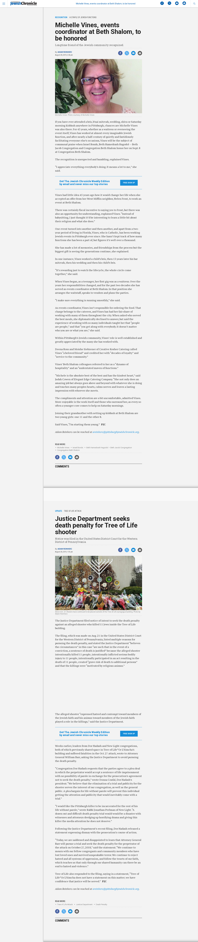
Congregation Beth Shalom (68, 450)
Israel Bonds (78, 447)
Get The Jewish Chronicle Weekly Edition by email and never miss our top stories (84, 183)
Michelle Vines (63, 447)
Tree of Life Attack (65, 904)
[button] (194, 3)
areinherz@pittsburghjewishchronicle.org (116, 432)
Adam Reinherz (65, 52)
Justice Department (84, 904)
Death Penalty (101, 904)
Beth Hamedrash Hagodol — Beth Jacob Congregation (109, 447)
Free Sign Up (129, 183)
